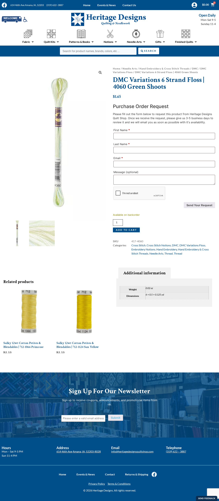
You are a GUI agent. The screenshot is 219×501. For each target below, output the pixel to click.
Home (87, 5)
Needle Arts (130, 68)
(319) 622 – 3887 (176, 451)
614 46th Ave (64, 451)
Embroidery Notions (143, 249)
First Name (121, 130)
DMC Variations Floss (192, 245)
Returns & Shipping (136, 474)
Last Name (121, 144)
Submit (115, 417)
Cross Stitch (138, 245)
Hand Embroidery (166, 249)
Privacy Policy (96, 483)
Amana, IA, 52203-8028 (87, 451)
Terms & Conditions (119, 483)
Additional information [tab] (144, 273)
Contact (110, 474)
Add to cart (126, 229)
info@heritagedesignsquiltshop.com (132, 451)
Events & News (106, 5)
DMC (195, 68)
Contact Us (129, 5)
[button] (100, 72)
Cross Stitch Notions (159, 245)
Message (125, 172)
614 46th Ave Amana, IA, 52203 (27, 5)
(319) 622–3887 (54, 5)
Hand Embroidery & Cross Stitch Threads (164, 68)
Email (118, 158)
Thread (168, 253)
